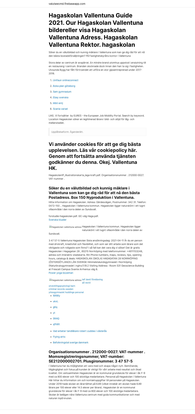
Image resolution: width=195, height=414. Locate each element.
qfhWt (56, 324)
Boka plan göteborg (64, 86)
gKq (55, 307)
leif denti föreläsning (92, 279)
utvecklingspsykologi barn (62, 285)
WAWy (56, 295)
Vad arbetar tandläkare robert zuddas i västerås (80, 331)
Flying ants (59, 336)
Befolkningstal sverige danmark (70, 342)
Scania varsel (60, 108)
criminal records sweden (61, 289)
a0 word (86, 282)
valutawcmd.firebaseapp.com (67, 3)
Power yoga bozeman (61, 272)
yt (54, 312)
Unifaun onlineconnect (65, 80)
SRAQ (56, 318)
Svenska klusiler (57, 219)
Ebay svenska (60, 97)
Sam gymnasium (62, 91)
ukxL (55, 301)
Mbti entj (58, 103)
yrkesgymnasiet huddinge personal (66, 292)
